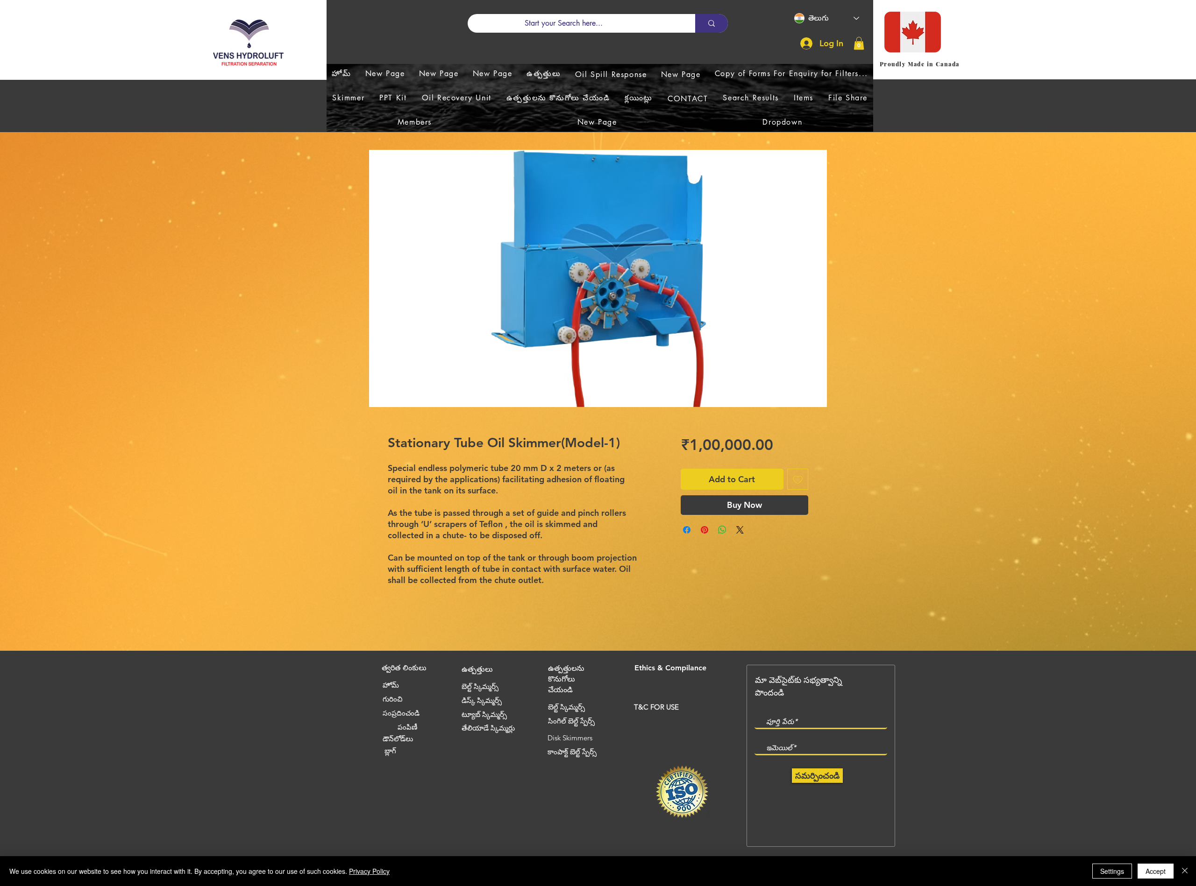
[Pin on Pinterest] (704, 529)
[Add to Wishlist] (797, 479)
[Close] (1184, 871)
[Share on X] (740, 529)
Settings (1112, 871)
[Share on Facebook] (686, 529)
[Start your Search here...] (711, 23)
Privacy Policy (369, 871)
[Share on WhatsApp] (722, 529)
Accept (1156, 871)
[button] (859, 43)
